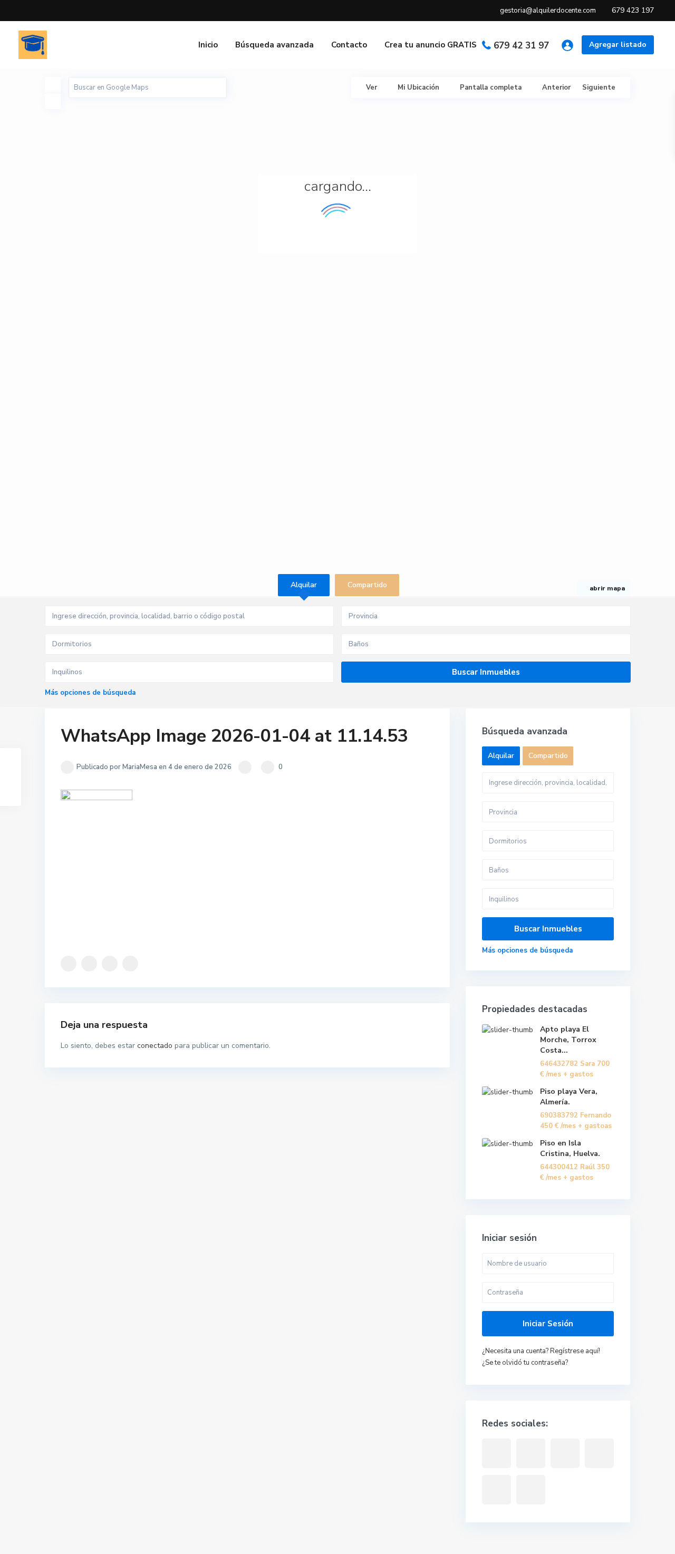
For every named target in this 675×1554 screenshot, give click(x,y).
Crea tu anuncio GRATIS (430, 45)
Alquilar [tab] (304, 585)
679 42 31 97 (521, 46)
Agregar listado (618, 45)
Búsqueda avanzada (274, 45)
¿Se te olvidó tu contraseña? (525, 1362)
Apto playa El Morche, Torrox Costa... (568, 1039)
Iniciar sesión (548, 1323)
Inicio (208, 45)
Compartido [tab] (367, 585)
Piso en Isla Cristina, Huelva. (570, 1148)
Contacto (349, 45)
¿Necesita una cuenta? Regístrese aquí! (541, 1351)
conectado (154, 1046)
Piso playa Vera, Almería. (568, 1096)
